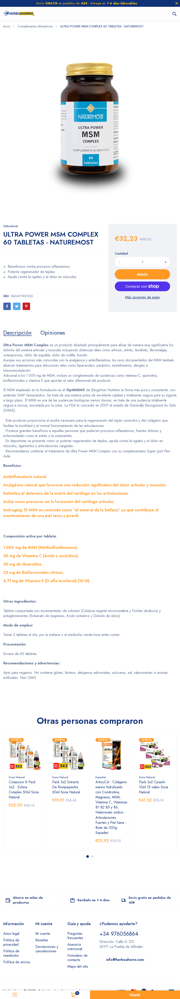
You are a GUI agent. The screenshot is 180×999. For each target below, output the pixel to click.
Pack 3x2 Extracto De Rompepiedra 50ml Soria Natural (66, 787)
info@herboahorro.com (125, 959)
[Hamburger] (15, 994)
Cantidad (121, 253)
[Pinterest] (26, 306)
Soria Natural (17, 777)
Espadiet (100, 777)
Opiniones (52, 332)
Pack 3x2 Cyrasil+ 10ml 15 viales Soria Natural (153, 787)
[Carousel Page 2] (92, 856)
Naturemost (10, 226)
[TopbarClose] (176, 3)
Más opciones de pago (142, 297)
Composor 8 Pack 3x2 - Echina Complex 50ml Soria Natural (24, 790)
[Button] (174, 14)
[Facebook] (7, 306)
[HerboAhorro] (19, 14)
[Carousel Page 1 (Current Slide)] (87, 856)
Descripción (17, 332)
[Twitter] (16, 306)
